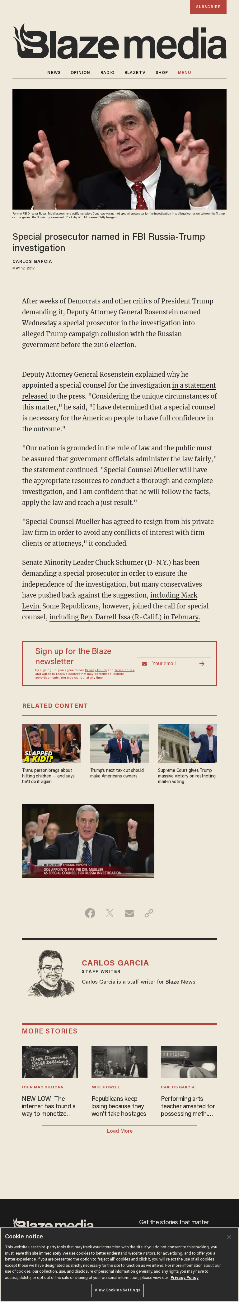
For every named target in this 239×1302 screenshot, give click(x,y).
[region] (119, 1264)
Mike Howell (105, 1087)
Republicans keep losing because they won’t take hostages (119, 1106)
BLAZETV (135, 73)
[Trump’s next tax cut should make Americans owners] (119, 742)
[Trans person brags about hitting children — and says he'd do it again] (51, 742)
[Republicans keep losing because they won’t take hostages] (119, 1061)
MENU (184, 73)
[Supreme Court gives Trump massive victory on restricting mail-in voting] (187, 742)
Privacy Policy (96, 670)
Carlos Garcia (32, 262)
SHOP (162, 73)
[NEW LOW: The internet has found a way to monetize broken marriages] (50, 1061)
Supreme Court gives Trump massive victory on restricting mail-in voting (187, 776)
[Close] (229, 1237)
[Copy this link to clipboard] (149, 913)
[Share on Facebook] (90, 913)
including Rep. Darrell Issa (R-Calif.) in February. (124, 617)
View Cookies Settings (117, 1290)
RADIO (108, 73)
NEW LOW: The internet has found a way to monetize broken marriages (48, 1107)
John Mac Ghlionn (43, 1087)
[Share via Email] (129, 913)
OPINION (81, 73)
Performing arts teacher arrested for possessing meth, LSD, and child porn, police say (188, 1107)
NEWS (53, 73)
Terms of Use (124, 670)
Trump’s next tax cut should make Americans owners (117, 773)
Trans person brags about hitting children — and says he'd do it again (48, 776)
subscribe (208, 7)
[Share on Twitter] (110, 913)
